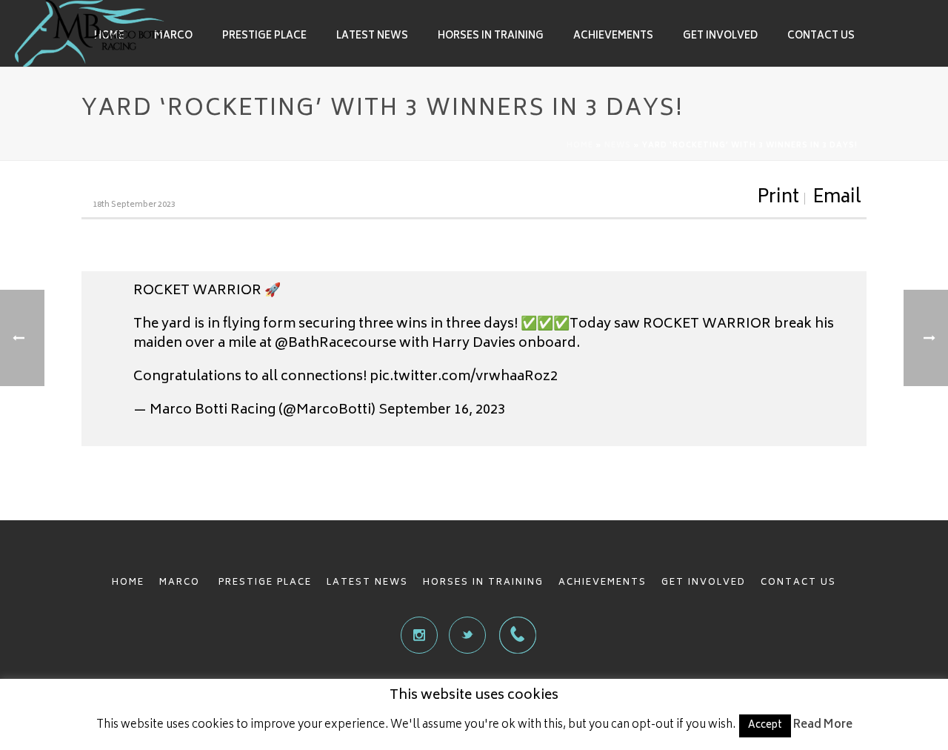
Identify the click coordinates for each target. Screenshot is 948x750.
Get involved (720, 36)
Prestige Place (264, 36)
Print (778, 199)
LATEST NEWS (367, 583)
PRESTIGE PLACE (265, 583)
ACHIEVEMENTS (602, 583)
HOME (128, 583)
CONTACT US (798, 583)
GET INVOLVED (703, 583)
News (617, 146)
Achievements (613, 36)
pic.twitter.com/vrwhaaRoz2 (464, 377)
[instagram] (419, 635)
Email (836, 199)
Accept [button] (765, 725)
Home (580, 146)
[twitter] (467, 635)
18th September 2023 (134, 205)
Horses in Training (491, 36)
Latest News (372, 36)
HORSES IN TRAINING (483, 583)
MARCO (181, 583)
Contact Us (821, 36)
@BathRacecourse (335, 344)
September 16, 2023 (441, 410)
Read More (822, 725)
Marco (173, 36)
